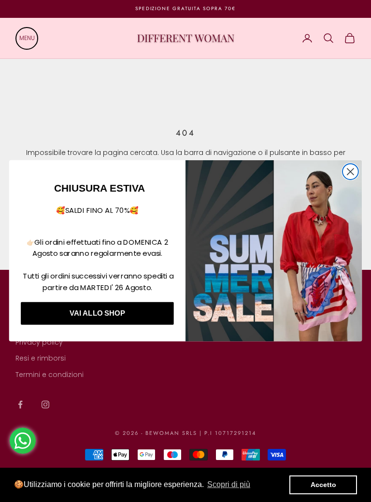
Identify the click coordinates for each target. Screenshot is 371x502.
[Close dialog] (350, 172)
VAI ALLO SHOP (97, 313)
